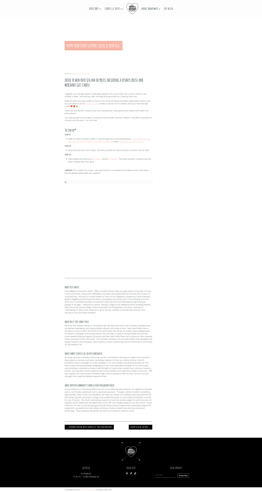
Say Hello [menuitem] (168, 9)
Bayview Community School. (131, 141)
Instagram (97, 159)
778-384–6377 (77, 476)
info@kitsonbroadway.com (91, 476)
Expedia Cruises (92, 103)
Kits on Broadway (87, 489)
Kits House (137, 139)
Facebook (113, 159)
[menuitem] (132, 8)
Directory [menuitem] (94, 9)
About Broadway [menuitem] (150, 9)
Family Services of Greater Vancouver (95, 141)
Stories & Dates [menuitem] (112, 9)
